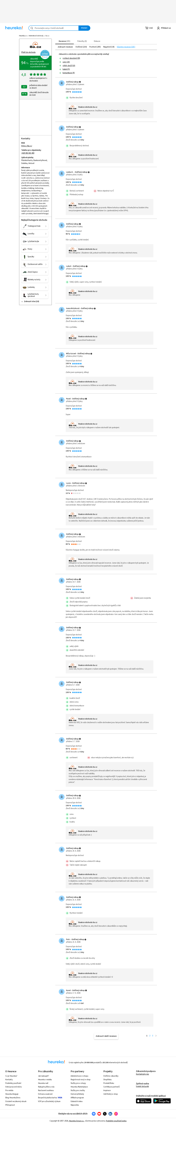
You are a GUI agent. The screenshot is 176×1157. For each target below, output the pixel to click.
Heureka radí (43, 1083)
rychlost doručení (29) (71, 58)
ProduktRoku (108, 1083)
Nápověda (75, 1105)
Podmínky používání (13, 1083)
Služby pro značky (78, 1090)
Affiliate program (77, 1097)
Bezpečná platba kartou (47, 1097)
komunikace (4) (69, 73)
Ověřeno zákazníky (110, 1076)
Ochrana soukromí (45, 1094)
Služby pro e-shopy (78, 1083)
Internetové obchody (36, 36)
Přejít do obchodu (28, 52)
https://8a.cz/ (26, 146)
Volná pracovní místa (13, 1086)
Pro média (9, 1090)
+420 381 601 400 (27, 153)
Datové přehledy (77, 1094)
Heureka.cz (23, 36)
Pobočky (81, 41)
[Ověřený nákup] (80, 82)
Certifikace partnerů (111, 1086)
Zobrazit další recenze (106, 1036)
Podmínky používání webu (116, 1121)
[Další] (156, 1035)
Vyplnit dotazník (142, 1086)
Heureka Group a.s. (76, 1121)
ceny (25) (66, 62)
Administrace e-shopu (79, 1076)
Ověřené (79, 47)
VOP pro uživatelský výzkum (49, 1101)
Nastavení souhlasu (46, 1090)
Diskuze (97, 41)
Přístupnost (10, 1105)
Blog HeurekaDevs (12, 1097)
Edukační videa (76, 1101)
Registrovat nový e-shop (80, 1079)
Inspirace (107, 1090)
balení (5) (66, 69)
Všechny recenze (124, 47)
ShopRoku (107, 1079)
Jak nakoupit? (43, 1076)
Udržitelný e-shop (110, 1094)
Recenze (64, 41)
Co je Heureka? (11, 1076)
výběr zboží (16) (69, 65)
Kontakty (9, 1079)
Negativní (107, 47)
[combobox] (53, 28)
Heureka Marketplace (79, 1086)
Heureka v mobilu (45, 1079)
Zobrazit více (29, 301)
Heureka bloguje (11, 1094)
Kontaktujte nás (142, 1074)
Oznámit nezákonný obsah (15, 1101)
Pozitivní (93, 47)
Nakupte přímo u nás (46, 1086)
